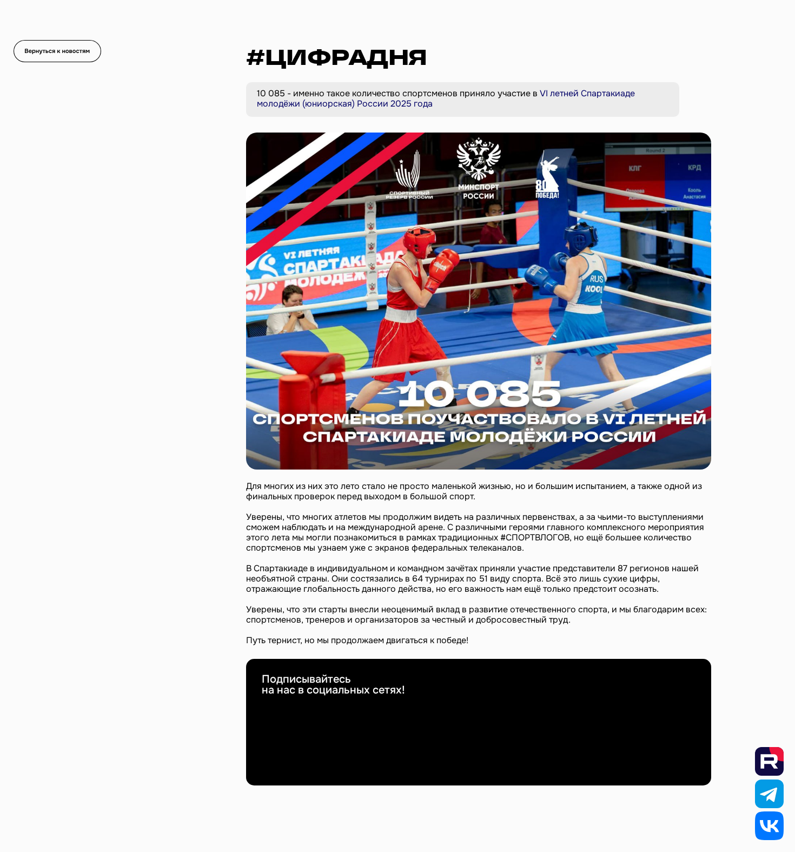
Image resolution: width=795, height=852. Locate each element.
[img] (58, 51)
